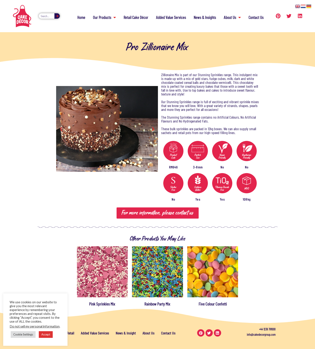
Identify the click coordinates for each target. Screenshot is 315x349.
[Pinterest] (278, 16)
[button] (61, 129)
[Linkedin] (300, 16)
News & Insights (205, 17)
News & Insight (126, 333)
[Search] (57, 16)
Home (81, 17)
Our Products (102, 17)
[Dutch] (303, 6)
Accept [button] (45, 334)
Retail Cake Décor (136, 17)
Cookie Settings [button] (23, 334)
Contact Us (256, 17)
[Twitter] (289, 16)
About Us (230, 17)
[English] (298, 6)
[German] (309, 6)
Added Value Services (171, 17)
